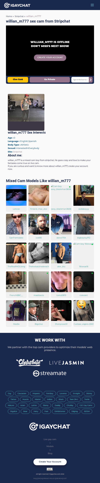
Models (50, 446)
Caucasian (22, 393)
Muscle (26, 399)
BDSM (87, 411)
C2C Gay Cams (86, 405)
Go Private (49, 80)
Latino (34, 405)
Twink (86, 399)
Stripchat (17, 152)
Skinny (89, 393)
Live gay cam (50, 439)
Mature (11, 405)
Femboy (49, 393)
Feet (46, 411)
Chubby (70, 405)
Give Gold (18, 80)
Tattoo (13, 399)
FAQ (35, 478)
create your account (50, 58)
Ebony (45, 405)
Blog (50, 453)
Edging (75, 411)
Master (38, 399)
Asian (22, 405)
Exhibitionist (60, 411)
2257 (65, 478)
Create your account (50, 462)
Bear (25, 411)
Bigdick (13, 411)
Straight (76, 393)
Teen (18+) (74, 399)
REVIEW (59, 478)
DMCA (40, 478)
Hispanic (36, 393)
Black (61, 399)
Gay (9, 393)
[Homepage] (50, 425)
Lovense (63, 393)
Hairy (36, 411)
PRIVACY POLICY (49, 478)
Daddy (57, 405)
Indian (49, 399)
